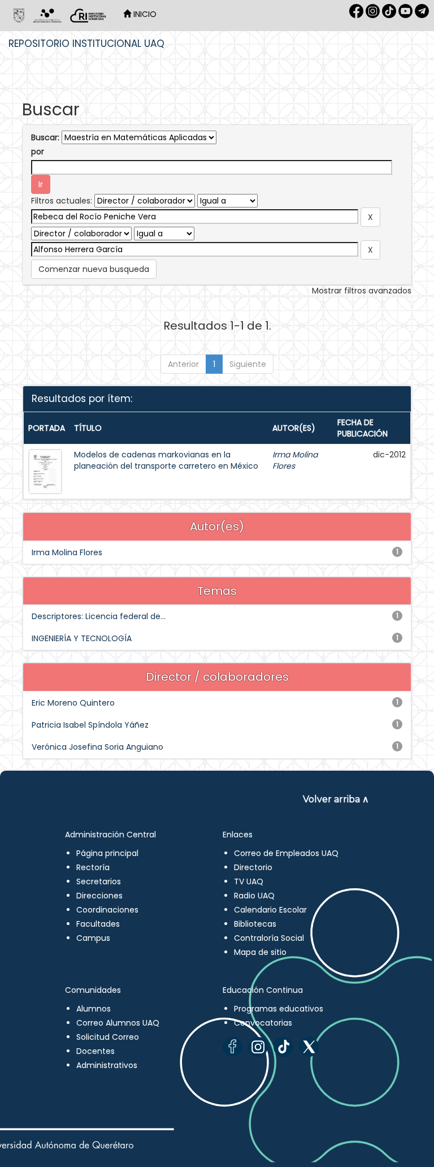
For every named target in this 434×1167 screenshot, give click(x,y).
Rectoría (93, 867)
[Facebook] (232, 1047)
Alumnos (93, 1008)
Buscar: (45, 137)
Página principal (107, 853)
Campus (93, 938)
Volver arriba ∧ (336, 799)
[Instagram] (258, 1047)
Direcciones (99, 895)
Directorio (253, 867)
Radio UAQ (254, 895)
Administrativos (106, 1065)
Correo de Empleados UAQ (286, 853)
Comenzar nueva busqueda (93, 269)
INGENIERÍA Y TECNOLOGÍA (82, 638)
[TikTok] (283, 1047)
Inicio (144, 14)
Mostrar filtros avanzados (361, 290)
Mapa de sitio (260, 952)
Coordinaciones (107, 909)
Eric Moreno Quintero (73, 702)
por (37, 151)
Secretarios (98, 881)
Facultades (98, 924)
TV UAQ (248, 881)
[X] (309, 1047)
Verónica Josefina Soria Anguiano (97, 747)
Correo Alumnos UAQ (117, 1022)
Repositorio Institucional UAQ (86, 43)
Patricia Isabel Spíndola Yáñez (90, 725)
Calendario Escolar (270, 909)
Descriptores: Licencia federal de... (99, 616)
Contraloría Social (269, 938)
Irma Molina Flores (67, 552)
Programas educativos (278, 1008)
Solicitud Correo (107, 1037)
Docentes (95, 1051)
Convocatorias (263, 1022)
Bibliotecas (255, 924)
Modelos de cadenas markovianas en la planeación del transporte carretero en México (166, 460)
